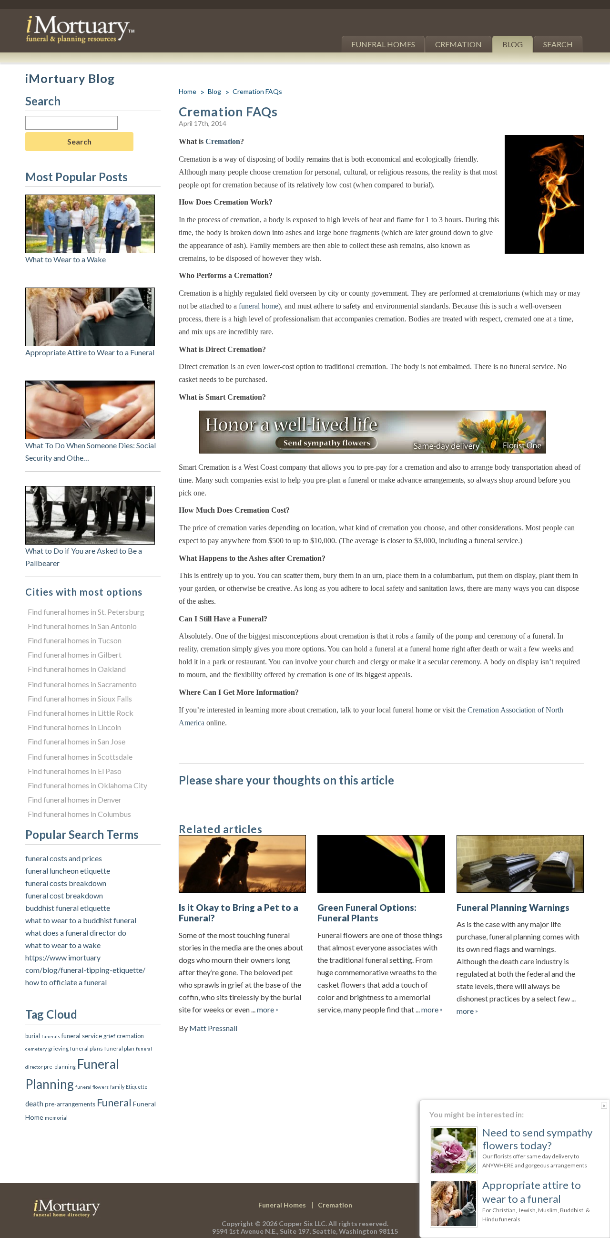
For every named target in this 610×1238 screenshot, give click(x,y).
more (267, 1009)
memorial (56, 1117)
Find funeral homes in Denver (75, 799)
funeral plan (119, 1048)
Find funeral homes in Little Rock (80, 712)
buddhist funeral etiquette (67, 907)
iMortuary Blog (70, 78)
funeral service (81, 1036)
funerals (50, 1036)
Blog (512, 44)
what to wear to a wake (63, 944)
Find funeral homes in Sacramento (82, 684)
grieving (58, 1048)
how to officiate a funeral (66, 982)
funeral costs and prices (63, 858)
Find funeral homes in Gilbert (75, 654)
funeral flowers (92, 1087)
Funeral (114, 1102)
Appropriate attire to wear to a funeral (531, 1191)
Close (604, 1106)
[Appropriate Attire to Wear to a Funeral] (90, 293)
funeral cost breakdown (64, 895)
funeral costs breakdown (65, 882)
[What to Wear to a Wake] (90, 200)
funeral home (258, 306)
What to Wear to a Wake (65, 259)
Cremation (458, 44)
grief (109, 1035)
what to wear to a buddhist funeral (80, 920)
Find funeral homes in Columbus (79, 813)
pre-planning (60, 1066)
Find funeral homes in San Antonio (82, 625)
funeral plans (86, 1048)
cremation (130, 1036)
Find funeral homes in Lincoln (74, 727)
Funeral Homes (383, 44)
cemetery (36, 1049)
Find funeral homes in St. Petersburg (86, 611)
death (34, 1103)
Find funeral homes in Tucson (75, 640)
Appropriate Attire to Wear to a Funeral (89, 352)
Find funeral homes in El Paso (75, 770)
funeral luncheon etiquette (67, 870)
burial (32, 1036)
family (117, 1087)
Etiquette (136, 1087)
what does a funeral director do (75, 932)
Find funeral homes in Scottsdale (80, 756)
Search (558, 44)
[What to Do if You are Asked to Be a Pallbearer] (90, 491)
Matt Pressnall (213, 1027)
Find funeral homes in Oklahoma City (87, 785)
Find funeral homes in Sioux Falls (80, 698)
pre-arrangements (70, 1104)
